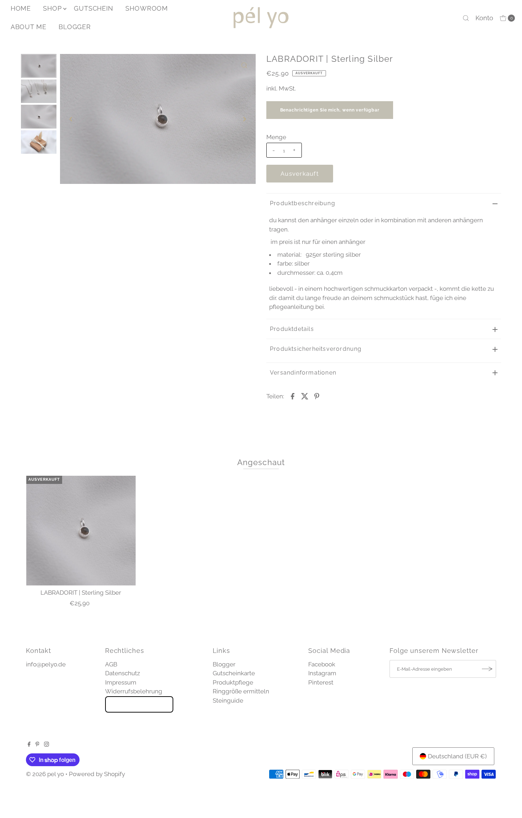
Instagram (322, 673)
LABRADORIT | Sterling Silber (80, 592)
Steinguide (228, 700)
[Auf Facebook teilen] (292, 395)
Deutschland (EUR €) (457, 756)
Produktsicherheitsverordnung (316, 348)
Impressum (120, 682)
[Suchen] (466, 18)
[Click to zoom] (244, 65)
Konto (484, 18)
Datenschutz (122, 673)
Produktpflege (233, 682)
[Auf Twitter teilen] (304, 395)
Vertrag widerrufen (139, 704)
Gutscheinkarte (234, 673)
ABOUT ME (29, 27)
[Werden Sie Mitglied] (487, 669)
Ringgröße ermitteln (241, 691)
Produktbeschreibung (302, 203)
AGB (111, 664)
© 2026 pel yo (45, 774)
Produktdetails (292, 329)
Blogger (224, 664)
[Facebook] (29, 744)
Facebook (321, 664)
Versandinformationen (303, 372)
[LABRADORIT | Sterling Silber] (81, 530)
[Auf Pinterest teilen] (316, 395)
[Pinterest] (37, 744)
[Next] (244, 119)
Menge (276, 137)
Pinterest (320, 682)
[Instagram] (46, 744)
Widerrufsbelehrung (133, 691)
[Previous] (71, 119)
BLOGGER (75, 27)
